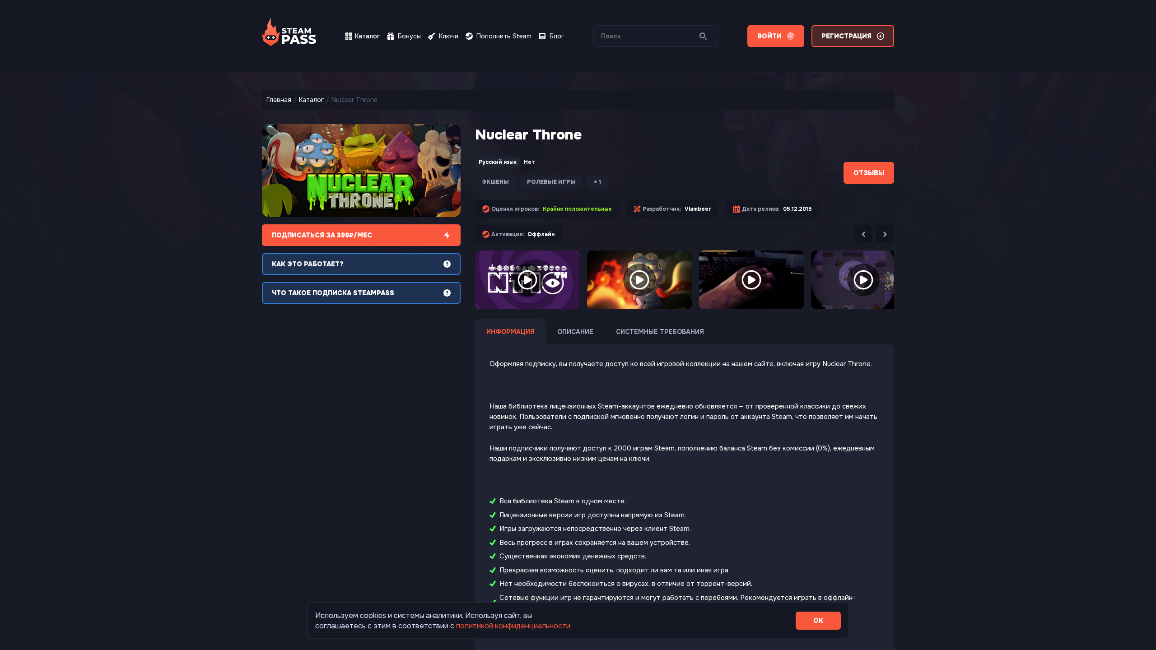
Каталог (367, 36)
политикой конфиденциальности (513, 626)
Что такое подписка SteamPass (333, 293)
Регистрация (846, 36)
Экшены (495, 182)
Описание (575, 332)
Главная (278, 100)
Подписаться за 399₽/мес (322, 235)
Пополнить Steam (503, 36)
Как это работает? (308, 264)
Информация (510, 332)
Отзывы (868, 173)
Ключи (448, 36)
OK (818, 621)
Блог (557, 36)
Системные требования (660, 332)
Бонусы (409, 36)
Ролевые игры (551, 182)
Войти (769, 36)
